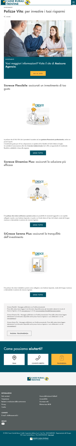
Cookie (3, 407)
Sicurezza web (43, 401)
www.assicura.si (25, 311)
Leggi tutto (38, 153)
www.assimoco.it (11, 318)
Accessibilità (43, 399)
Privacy (3, 404)
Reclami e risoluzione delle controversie (19, 401)
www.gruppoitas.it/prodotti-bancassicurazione (48, 311)
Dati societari (5, 396)
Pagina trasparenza (19, 333)
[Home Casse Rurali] (15, 2)
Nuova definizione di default (48, 396)
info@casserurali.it (12, 415)
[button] (73, 2)
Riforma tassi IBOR (52, 404)
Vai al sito (39, 74)
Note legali (51, 435)
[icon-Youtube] (3, 424)
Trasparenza (5, 399)
